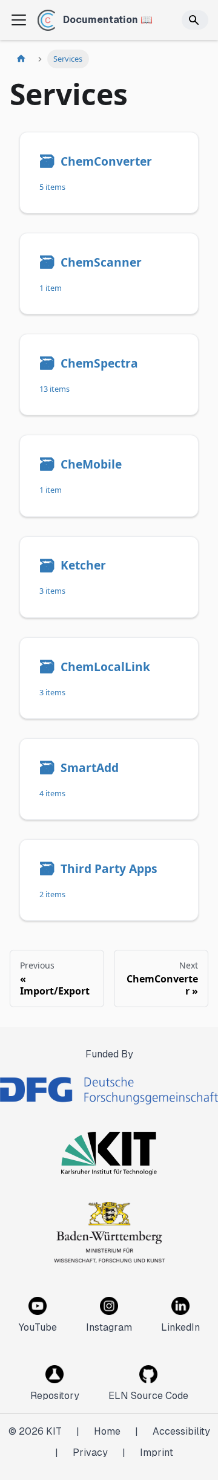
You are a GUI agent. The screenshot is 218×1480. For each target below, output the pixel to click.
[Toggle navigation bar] (19, 20)
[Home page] (21, 59)
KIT (54, 1431)
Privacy (90, 1452)
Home (107, 1431)
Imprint (156, 1452)
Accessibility (181, 1431)
